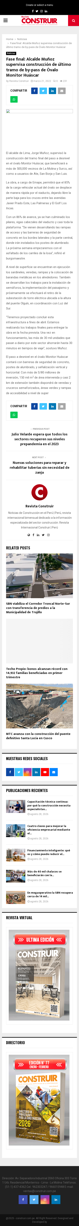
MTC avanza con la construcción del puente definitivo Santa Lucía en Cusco (38, 736)
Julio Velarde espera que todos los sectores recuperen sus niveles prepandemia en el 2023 (39, 439)
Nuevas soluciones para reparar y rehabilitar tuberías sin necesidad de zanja (39, 468)
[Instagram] (45, 1199)
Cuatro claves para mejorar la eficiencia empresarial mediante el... (48, 830)
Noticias (11, 53)
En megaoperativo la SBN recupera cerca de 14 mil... (50, 894)
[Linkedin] (55, 1199)
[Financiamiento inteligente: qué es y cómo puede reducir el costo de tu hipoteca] (15, 855)
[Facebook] (23, 1199)
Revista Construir (19, 81)
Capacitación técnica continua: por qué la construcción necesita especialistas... (48, 805)
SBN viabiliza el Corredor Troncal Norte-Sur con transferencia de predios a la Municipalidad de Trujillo (38, 608)
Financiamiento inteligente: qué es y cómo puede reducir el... (48, 852)
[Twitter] (34, 1199)
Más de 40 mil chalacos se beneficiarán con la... (44, 873)
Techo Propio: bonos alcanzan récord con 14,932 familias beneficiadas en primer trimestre (36, 673)
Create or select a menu (39, 5)
